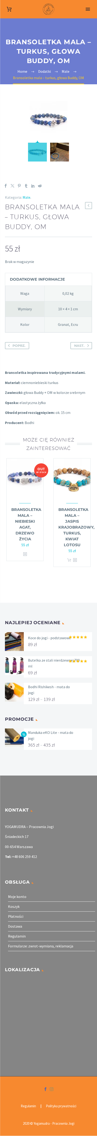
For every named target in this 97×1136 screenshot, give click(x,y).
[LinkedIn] (33, 186)
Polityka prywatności (61, 1106)
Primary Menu (88, 9)
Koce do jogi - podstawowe (49, 637)
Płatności (15, 916)
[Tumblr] (26, 186)
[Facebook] (6, 186)
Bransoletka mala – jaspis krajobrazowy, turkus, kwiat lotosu (76, 527)
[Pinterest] (19, 186)
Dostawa (15, 926)
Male (26, 197)
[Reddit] (40, 186)
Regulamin (17, 936)
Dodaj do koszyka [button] (69, 560)
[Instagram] (51, 1089)
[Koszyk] (9, 9)
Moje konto (17, 896)
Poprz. (18, 346)
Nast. (79, 346)
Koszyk (14, 906)
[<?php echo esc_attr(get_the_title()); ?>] (25, 554)
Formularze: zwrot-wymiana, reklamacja (40, 946)
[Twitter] (12, 186)
